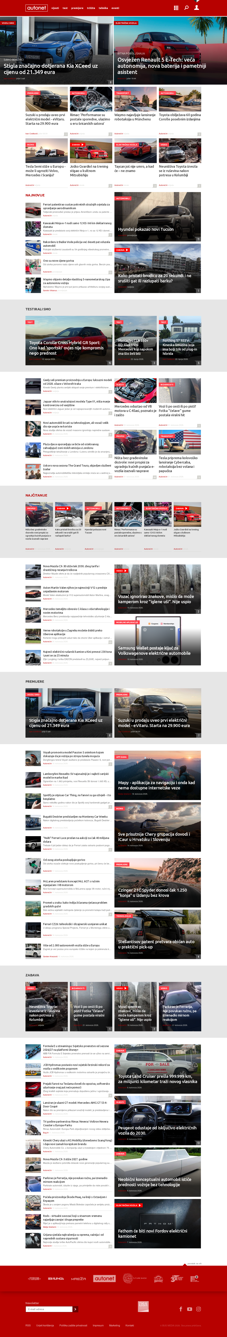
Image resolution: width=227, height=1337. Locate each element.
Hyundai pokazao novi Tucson (146, 229)
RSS (28, 1325)
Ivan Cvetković (10, 78)
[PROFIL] (197, 8)
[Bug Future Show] (135, 1278)
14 (110, 1095)
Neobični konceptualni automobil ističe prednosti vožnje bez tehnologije (154, 1182)
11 (197, 239)
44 (154, 477)
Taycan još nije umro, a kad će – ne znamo (134, 168)
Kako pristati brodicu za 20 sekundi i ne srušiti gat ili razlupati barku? (154, 278)
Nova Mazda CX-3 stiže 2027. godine (65, 1159)
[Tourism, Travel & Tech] (177, 1278)
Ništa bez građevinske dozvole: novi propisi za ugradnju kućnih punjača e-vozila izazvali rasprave (134, 464)
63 (110, 642)
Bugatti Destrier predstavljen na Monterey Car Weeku (75, 816)
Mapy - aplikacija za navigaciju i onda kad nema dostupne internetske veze (156, 785)
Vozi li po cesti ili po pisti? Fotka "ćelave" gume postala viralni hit (177, 410)
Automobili (78, 93)
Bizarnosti (167, 384)
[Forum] (34, 1278)
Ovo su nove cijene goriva (58, 260)
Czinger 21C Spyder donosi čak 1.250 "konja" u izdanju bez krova (152, 893)
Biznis (30, 145)
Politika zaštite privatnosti (73, 1325)
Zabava (76, 145)
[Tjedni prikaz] (176, 8)
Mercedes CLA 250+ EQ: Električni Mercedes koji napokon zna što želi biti (135, 347)
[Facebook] (181, 1309)
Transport (122, 93)
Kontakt (130, 1325)
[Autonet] (104, 1278)
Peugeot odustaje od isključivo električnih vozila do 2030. (157, 1130)
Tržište (91, 8)
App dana (121, 757)
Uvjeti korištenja (45, 1325)
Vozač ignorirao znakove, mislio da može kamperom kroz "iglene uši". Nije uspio (156, 599)
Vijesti (55, 8)
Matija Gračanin (124, 793)
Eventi (115, 8)
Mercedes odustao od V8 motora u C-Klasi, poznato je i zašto (135, 410)
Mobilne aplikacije (127, 622)
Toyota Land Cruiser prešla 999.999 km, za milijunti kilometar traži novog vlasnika (157, 1079)
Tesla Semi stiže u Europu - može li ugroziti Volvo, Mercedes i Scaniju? (45, 170)
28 (110, 1246)
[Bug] (56, 1279)
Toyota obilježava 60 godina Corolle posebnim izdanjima (180, 117)
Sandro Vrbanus (50, 290)
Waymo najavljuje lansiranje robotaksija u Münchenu (135, 117)
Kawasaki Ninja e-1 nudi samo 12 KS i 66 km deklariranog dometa (155, 532)
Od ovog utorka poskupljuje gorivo (64, 859)
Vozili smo (8, 23)
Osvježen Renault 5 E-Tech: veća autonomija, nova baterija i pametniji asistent (162, 66)
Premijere (77, 8)
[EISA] (143, 1307)
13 (110, 272)
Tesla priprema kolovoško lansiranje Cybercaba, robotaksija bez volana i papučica (178, 464)
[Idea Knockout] (158, 1278)
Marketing (114, 1325)
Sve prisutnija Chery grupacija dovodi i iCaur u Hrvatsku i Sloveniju (154, 837)
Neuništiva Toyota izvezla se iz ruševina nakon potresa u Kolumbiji (178, 170)
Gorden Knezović (50, 956)
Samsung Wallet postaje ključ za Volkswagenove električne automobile (154, 650)
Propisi (120, 436)
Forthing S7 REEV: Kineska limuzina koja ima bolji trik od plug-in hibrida (180, 347)
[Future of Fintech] (195, 1278)
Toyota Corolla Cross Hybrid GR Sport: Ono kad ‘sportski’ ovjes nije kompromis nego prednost (66, 347)
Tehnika (103, 8)
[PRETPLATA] (75, 1309)
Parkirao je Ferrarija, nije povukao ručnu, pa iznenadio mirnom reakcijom (179, 1013)
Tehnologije (123, 916)
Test (65, 8)
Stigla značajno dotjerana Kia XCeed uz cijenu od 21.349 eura (51, 69)
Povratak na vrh (195, 1263)
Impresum (98, 1325)
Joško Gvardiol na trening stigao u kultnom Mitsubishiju (89, 170)
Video (164, 145)
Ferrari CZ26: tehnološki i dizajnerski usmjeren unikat (75, 924)
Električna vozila (126, 23)
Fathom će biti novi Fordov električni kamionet (152, 1233)
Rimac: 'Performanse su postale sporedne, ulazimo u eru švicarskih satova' (90, 119)
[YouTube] (190, 1309)
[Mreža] (78, 1278)
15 (109, 363)
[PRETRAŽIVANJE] (186, 8)
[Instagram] (199, 1309)
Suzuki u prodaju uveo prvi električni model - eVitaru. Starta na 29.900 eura (45, 119)
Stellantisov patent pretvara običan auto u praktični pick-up (156, 944)
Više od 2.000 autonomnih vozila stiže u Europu (71, 945)
